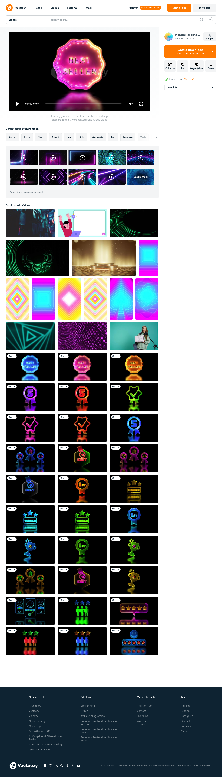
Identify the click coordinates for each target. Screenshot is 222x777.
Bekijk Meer (141, 176)
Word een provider (142, 722)
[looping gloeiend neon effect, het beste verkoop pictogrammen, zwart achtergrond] (30, 367)
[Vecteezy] (9, 7)
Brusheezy (35, 705)
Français (186, 726)
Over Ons (142, 716)
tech (143, 137)
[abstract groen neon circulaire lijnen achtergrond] (37, 258)
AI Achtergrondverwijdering (45, 744)
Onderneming (37, 721)
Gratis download (190, 51)
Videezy (33, 716)
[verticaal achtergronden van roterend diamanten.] (146, 299)
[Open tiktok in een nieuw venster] (67, 765)
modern (128, 137)
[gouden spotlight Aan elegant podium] (104, 258)
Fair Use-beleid (202, 765)
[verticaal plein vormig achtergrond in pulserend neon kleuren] (148, 258)
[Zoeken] (201, 20)
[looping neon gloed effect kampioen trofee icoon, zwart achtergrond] (30, 550)
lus (69, 137)
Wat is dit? (189, 79)
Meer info (172, 87)
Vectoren (20, 7)
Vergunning (88, 705)
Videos (55, 7)
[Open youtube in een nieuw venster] (78, 765)
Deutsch (186, 721)
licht (82, 137)
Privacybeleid (184, 765)
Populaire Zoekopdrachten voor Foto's (99, 730)
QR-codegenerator (40, 749)
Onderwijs (35, 726)
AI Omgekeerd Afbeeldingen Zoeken (46, 738)
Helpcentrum (144, 705)
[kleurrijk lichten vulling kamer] (30, 223)
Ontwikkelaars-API (39, 731)
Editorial (72, 7)
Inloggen (204, 7)
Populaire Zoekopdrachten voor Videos (99, 738)
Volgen (210, 38)
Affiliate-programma (93, 716)
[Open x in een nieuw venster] (73, 765)
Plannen (133, 7)
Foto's (38, 7)
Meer (89, 7)
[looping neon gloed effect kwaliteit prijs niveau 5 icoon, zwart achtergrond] (30, 397)
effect (55, 137)
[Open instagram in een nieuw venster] (50, 765)
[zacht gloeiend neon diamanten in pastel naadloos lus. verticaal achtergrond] (17, 299)
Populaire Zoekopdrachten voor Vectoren (99, 722)
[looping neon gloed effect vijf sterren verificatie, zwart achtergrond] (134, 611)
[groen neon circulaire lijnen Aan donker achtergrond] (134, 223)
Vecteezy (34, 710)
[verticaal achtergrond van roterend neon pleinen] (43, 299)
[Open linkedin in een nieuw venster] (56, 765)
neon (41, 137)
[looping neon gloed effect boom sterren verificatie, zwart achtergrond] (82, 611)
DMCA (84, 710)
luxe (27, 137)
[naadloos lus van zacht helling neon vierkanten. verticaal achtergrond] (69, 299)
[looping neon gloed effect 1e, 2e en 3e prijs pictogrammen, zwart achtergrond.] (30, 458)
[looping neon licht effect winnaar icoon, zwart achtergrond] (134, 489)
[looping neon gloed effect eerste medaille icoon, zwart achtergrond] (82, 489)
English (185, 705)
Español (185, 710)
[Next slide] (153, 137)
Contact (141, 710)
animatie (97, 137)
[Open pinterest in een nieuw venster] (61, 765)
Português (187, 716)
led (113, 137)
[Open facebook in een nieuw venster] (45, 765)
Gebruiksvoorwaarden (162, 765)
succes (12, 137)
